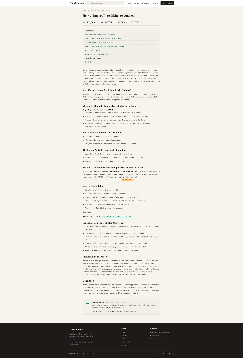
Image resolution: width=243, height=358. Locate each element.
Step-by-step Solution (92, 50)
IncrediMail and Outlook (93, 58)
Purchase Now (127, 180)
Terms (165, 354)
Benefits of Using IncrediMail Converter (98, 54)
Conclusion (88, 62)
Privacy (159, 354)
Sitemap (171, 354)
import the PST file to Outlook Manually (116, 217)
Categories (145, 3)
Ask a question (168, 3)
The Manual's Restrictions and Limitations (99, 42)
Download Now (116, 180)
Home (129, 3)
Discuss (136, 3)
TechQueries (76, 3)
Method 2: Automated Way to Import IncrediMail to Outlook (104, 46)
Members (155, 3)
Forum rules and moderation (159, 332)
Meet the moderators (157, 339)
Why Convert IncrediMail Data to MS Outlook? (100, 35)
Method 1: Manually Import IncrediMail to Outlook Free (103, 38)
